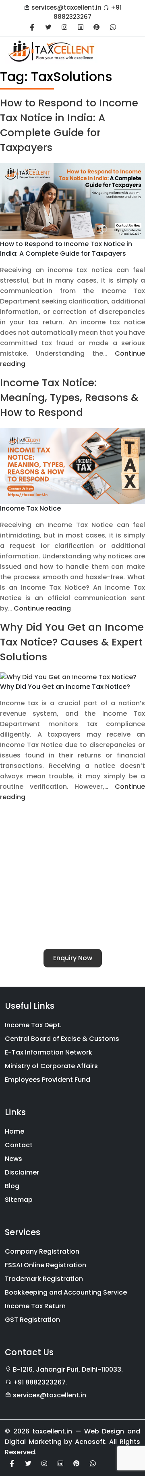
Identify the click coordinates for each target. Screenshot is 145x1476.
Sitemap (19, 1199)
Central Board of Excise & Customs (62, 1038)
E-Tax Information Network (48, 1052)
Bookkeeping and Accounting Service (66, 1292)
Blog (12, 1186)
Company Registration (42, 1251)
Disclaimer (22, 1172)
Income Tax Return (35, 1306)
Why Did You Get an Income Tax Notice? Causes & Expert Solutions (72, 642)
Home (14, 1131)
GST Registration (32, 1319)
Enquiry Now (72, 958)
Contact (19, 1145)
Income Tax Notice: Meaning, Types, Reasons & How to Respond (69, 397)
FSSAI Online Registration (45, 1265)
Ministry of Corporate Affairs (51, 1066)
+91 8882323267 (88, 12)
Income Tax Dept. (33, 1025)
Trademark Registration (44, 1278)
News (13, 1158)
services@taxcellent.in (66, 7)
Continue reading (42, 608)
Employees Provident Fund (47, 1079)
